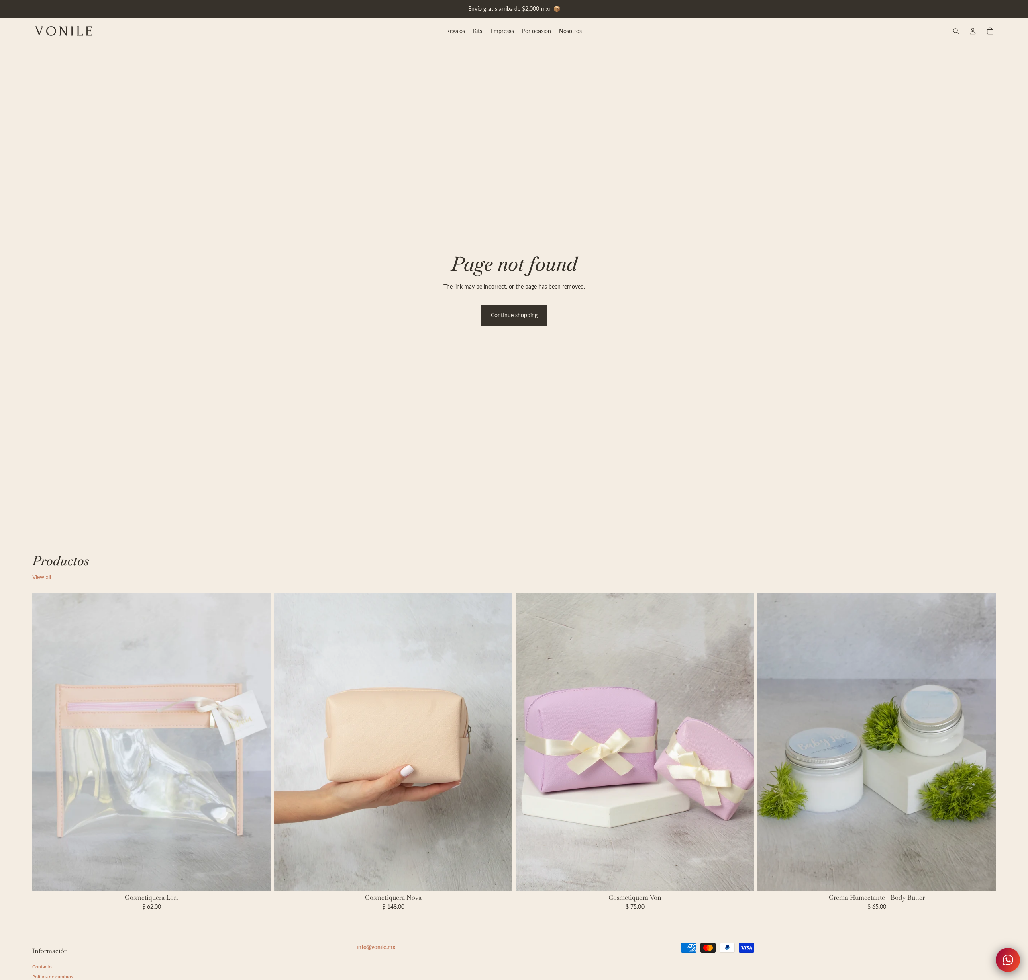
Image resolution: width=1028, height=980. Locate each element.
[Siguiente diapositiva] (500, 741)
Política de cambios (52, 977)
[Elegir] (258, 878)
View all (41, 577)
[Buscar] (956, 31)
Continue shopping (514, 315)
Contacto (42, 967)
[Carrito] (990, 31)
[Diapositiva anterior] (286, 741)
